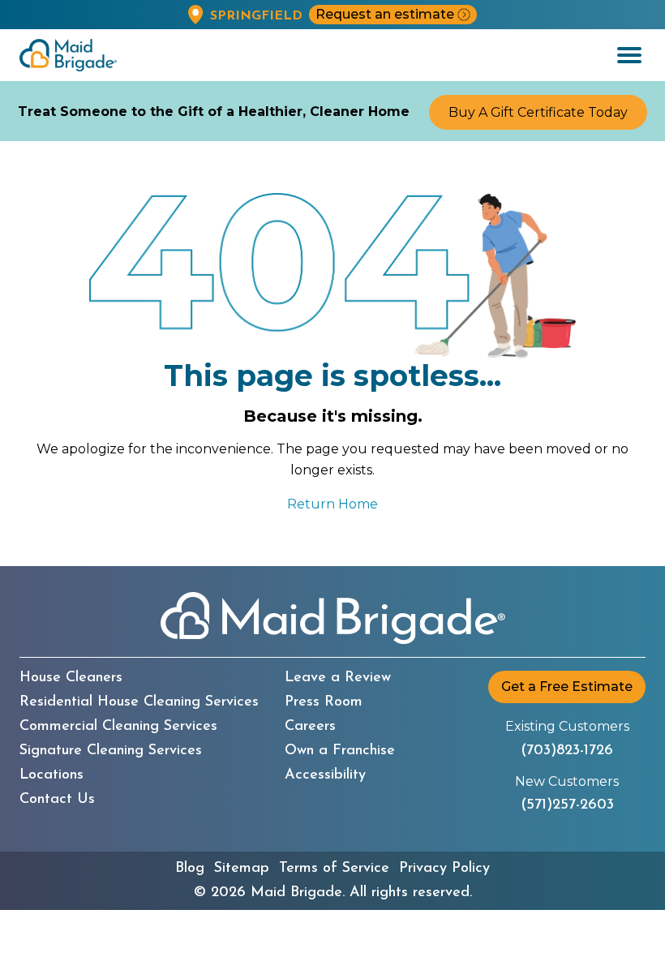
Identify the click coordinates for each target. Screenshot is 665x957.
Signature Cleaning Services (110, 751)
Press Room (324, 702)
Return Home (332, 504)
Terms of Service (334, 868)
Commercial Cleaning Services (118, 726)
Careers (310, 726)
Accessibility (325, 775)
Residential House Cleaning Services (139, 702)
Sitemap (241, 868)
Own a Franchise (340, 751)
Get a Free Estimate (567, 686)
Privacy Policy (444, 868)
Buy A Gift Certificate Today (538, 112)
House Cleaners (70, 678)
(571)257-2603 (567, 805)
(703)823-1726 (567, 751)
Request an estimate (384, 14)
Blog (189, 868)
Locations (51, 775)
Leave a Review (338, 678)
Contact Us (57, 799)
